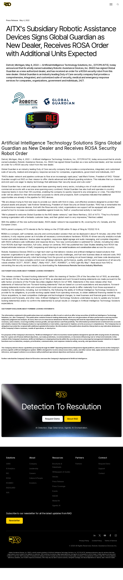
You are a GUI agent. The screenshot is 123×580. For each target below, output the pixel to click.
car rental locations (67, 247)
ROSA (4, 234)
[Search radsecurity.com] (118, 4)
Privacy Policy (84, 541)
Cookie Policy (97, 541)
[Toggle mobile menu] (111, 4)
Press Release (12, 20)
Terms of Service (111, 541)
